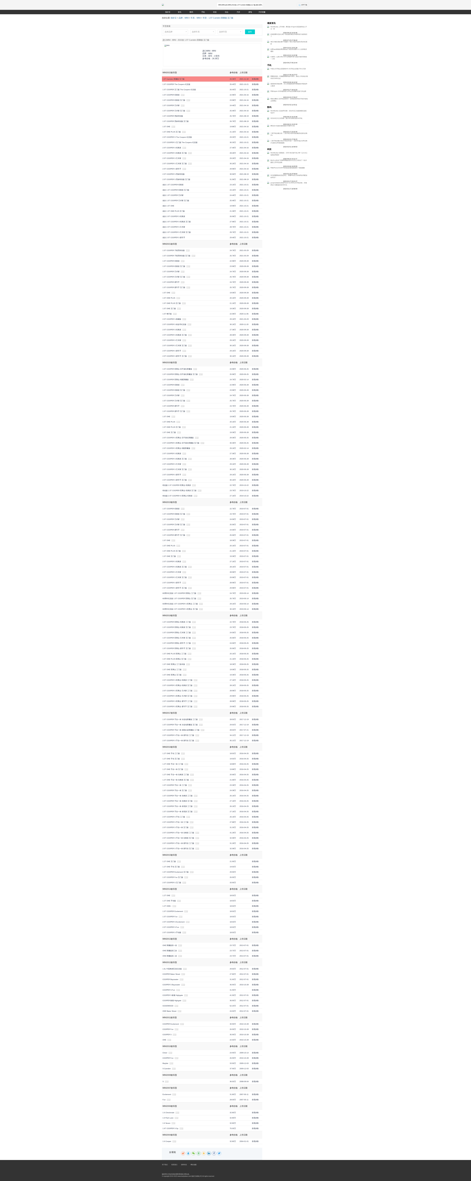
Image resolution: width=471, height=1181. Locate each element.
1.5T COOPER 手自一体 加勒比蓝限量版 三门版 (181, 730)
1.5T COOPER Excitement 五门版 (176, 872)
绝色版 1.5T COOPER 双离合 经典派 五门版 (179, 490)
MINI (210, 53)
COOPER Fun (168, 1029)
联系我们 (174, 1165)
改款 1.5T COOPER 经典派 (173, 185)
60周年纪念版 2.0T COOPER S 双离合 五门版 (180, 609)
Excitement (167, 1094)
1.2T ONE (166, 895)
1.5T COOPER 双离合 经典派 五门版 (177, 627)
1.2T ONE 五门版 (169, 861)
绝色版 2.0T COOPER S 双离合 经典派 (177, 496)
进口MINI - (209, 51)
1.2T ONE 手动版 (169, 901)
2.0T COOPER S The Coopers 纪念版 (177, 137)
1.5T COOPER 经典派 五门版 (174, 100)
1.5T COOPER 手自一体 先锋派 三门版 (178, 796)
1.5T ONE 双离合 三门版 (172, 669)
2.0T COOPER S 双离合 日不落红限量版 (178, 438)
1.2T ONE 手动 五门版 (171, 759)
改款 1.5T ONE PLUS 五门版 (174, 211)
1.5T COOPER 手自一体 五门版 (175, 790)
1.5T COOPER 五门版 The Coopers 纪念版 (179, 90)
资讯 (179, 12)
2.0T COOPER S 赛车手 (172, 169)
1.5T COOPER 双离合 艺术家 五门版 (177, 638)
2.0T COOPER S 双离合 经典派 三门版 (177, 680)
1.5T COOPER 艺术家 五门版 (174, 111)
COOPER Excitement (171, 1024)
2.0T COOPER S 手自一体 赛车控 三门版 (178, 735)
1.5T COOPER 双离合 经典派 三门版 (177, 622)
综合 (226, 12)
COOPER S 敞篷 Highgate (173, 995)
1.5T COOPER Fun (170, 917)
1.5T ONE (166, 127)
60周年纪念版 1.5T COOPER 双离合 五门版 (179, 598)
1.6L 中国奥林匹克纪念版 (172, 969)
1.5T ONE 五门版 (169, 309)
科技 (215, 12)
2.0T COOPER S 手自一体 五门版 (176, 827)
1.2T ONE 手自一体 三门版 (173, 764)
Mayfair (165, 1063)
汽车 (238, 12)
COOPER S (167, 1035)
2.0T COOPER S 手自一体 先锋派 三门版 (178, 833)
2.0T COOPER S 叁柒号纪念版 (174, 324)
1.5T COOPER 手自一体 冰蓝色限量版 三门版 (180, 719)
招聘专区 (184, 1165)
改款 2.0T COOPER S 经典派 (174, 216)
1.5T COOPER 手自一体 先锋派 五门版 (178, 801)
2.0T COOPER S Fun (171, 927)
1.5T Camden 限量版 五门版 (173, 79)
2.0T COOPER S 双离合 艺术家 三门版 (177, 691)
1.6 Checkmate (168, 1113)
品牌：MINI (184, 18)
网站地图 (193, 1165)
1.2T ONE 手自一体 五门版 (173, 769)
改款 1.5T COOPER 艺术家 (173, 195)
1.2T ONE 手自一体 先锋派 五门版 (176, 780)
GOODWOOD (168, 1006)
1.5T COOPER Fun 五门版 (173, 877)
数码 (191, 12)
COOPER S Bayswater (171, 985)
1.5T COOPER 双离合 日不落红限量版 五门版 (180, 374)
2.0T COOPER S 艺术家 (172, 158)
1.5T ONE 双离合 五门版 (172, 675)
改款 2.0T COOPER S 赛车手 (174, 237)
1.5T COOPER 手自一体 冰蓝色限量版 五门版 (180, 725)
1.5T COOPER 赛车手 (171, 282)
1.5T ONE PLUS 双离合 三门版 (174, 654)
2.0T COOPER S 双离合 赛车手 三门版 (177, 701)
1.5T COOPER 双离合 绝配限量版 (176, 380)
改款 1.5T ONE (168, 206)
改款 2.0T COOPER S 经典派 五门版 (177, 222)
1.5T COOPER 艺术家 (171, 105)
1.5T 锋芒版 (167, 314)
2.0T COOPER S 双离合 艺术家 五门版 (177, 696)
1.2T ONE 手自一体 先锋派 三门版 (176, 775)
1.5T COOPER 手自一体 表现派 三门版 (178, 806)
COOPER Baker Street (171, 974)
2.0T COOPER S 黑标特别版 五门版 (176, 179)
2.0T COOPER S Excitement (174, 922)
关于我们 (165, 1165)
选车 (250, 32)
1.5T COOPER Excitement (173, 911)
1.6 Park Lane (168, 1118)
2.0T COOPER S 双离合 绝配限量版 (176, 448)
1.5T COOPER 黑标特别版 (173, 116)
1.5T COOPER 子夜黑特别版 (174, 250)
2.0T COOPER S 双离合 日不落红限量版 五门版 (181, 443)
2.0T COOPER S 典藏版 (172, 319)
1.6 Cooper (167, 1141)
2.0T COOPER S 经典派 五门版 (175, 153)
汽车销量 (262, 12)
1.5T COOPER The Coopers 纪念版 (176, 84)
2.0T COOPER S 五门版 (172, 883)
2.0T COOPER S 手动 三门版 (174, 817)
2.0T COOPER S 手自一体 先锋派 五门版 (178, 838)
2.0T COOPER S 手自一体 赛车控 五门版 (178, 741)
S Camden (167, 1069)
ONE (164, 1040)
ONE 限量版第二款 (170, 956)
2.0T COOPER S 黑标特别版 (174, 174)
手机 (203, 12)
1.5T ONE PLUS (169, 298)
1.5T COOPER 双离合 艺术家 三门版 (177, 633)
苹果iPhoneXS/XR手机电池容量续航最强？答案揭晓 (287, 168)
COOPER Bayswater (170, 979)
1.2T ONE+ (167, 906)
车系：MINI (196, 18)
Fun (164, 1100)
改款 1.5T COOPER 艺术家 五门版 (176, 201)
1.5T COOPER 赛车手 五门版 (174, 287)
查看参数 (255, 79)
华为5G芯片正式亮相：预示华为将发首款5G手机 (286, 118)
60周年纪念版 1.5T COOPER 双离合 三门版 (179, 593)
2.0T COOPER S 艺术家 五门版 (175, 164)
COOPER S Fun (169, 990)
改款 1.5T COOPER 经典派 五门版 (176, 190)
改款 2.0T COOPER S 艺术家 (174, 227)
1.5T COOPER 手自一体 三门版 (175, 785)
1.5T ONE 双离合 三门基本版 (174, 664)
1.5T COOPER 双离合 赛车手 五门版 (177, 648)
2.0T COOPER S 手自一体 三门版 (176, 822)
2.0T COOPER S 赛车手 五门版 (175, 356)
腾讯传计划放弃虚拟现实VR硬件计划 (282, 126)
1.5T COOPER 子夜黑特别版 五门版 (176, 256)
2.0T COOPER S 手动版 (172, 932)
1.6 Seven (166, 1123)
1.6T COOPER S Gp (170, 1128)
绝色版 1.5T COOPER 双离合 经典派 (177, 485)
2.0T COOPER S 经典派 (172, 148)
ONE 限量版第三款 (170, 951)
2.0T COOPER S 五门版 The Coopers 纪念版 (180, 142)
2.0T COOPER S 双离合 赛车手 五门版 (177, 706)
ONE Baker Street (169, 1011)
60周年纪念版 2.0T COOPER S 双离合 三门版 (180, 604)
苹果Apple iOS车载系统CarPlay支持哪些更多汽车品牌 (288, 91)
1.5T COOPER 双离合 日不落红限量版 (177, 369)
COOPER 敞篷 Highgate (172, 1000)
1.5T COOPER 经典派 (171, 95)
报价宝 (167, 12)
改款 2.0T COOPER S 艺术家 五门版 (177, 232)
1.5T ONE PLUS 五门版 (172, 132)
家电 (250, 12)
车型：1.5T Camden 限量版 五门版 (218, 18)
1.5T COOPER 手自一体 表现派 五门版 (178, 812)
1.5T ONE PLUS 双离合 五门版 (174, 659)
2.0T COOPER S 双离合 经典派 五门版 (177, 685)
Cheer (165, 1053)
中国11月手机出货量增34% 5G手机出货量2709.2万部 (288, 69)
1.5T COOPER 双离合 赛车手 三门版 (177, 643)
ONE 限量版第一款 (170, 945)
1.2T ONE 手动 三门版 (171, 753)
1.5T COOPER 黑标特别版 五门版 (176, 121)
